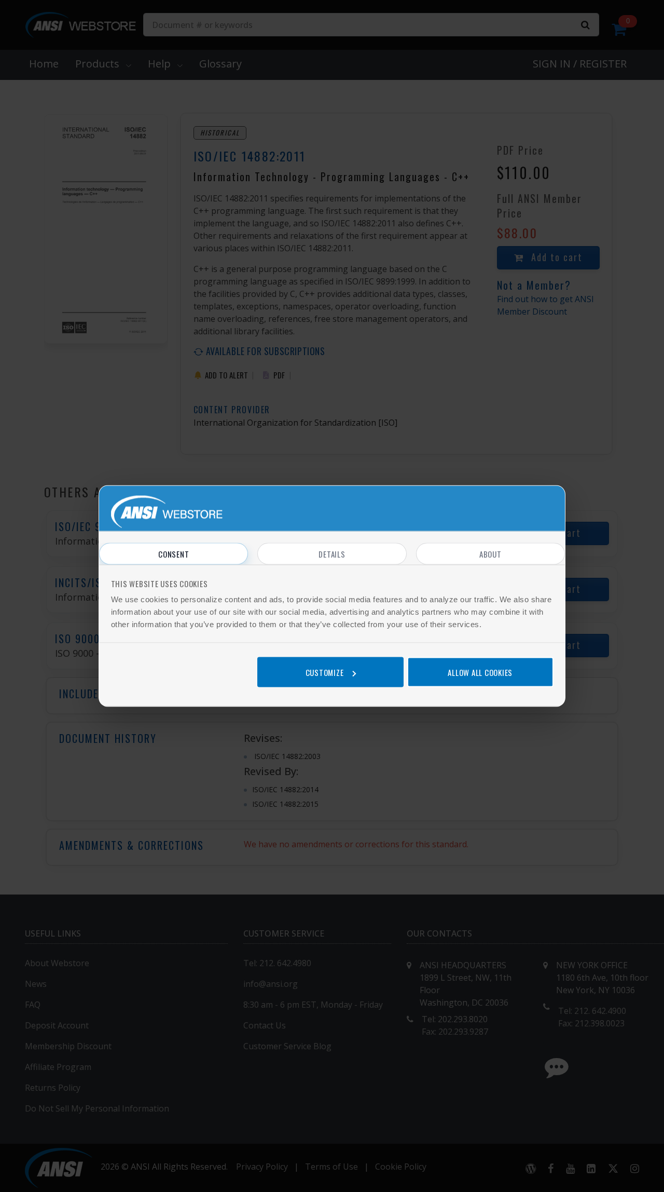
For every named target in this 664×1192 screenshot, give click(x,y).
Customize (325, 672)
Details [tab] (332, 554)
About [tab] (490, 554)
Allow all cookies (480, 672)
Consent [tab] (173, 554)
